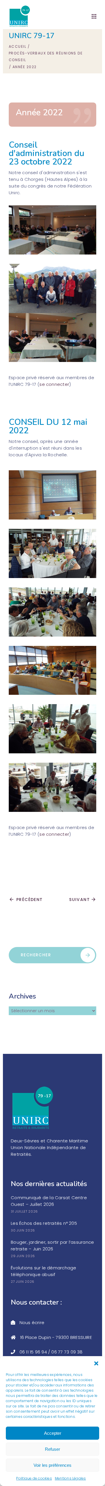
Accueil (17, 46)
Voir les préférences (52, 1465)
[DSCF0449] (52, 230)
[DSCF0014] (52, 787)
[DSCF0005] (52, 670)
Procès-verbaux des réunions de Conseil (46, 56)
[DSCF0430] (52, 288)
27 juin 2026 (22, 1281)
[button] (96, 1363)
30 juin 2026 (23, 1230)
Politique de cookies (34, 1478)
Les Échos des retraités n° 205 (44, 1223)
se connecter (54, 384)
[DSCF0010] (52, 495)
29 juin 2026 (23, 1256)
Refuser (52, 1449)
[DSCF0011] (52, 553)
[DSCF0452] (52, 337)
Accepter (52, 1433)
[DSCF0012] (52, 728)
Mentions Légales (70, 1478)
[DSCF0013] (52, 612)
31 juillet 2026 (24, 1211)
